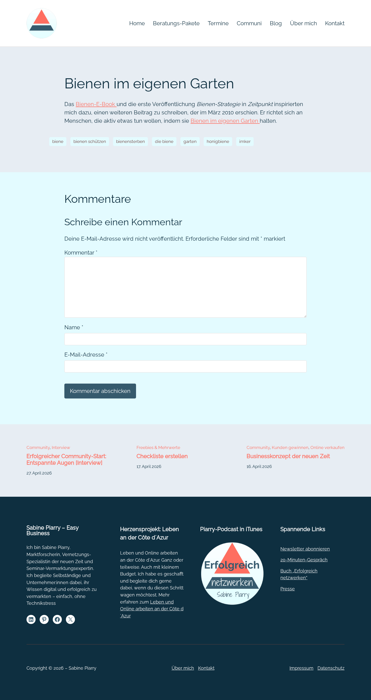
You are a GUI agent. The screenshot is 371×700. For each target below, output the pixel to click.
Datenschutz (330, 668)
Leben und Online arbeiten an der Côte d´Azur (151, 608)
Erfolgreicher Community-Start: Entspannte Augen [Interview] (66, 459)
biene (57, 141)
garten (190, 141)
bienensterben (130, 141)
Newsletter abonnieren (305, 549)
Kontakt (206, 668)
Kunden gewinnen (290, 447)
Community (38, 447)
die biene (164, 141)
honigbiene (218, 141)
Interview (61, 447)
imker (245, 141)
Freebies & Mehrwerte (158, 447)
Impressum (301, 668)
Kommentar (80, 252)
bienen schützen (89, 141)
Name (73, 327)
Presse (287, 588)
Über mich (183, 668)
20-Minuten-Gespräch (304, 559)
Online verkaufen (327, 447)
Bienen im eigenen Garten (225, 120)
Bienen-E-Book (96, 104)
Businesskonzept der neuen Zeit (288, 456)
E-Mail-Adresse (86, 354)
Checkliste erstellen (162, 456)
